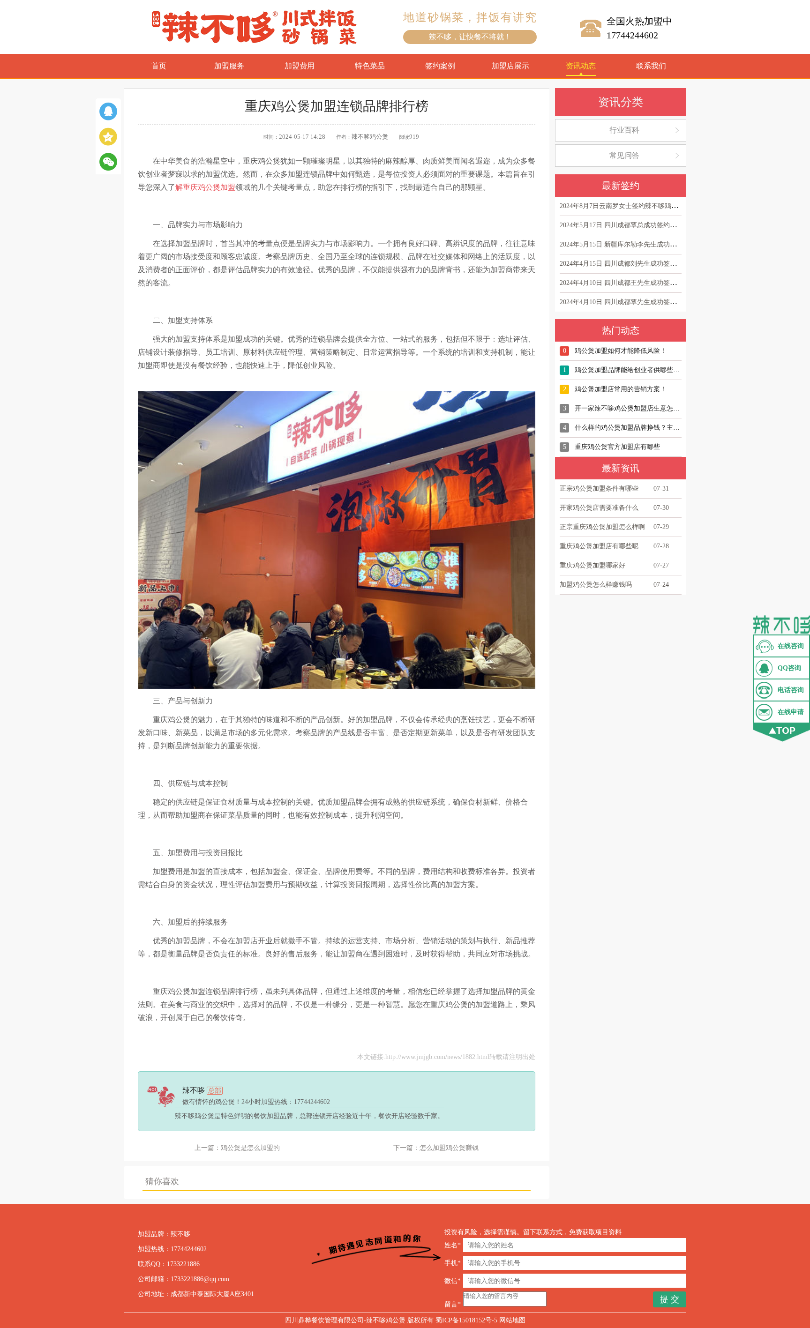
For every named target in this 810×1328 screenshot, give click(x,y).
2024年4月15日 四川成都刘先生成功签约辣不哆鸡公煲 (638, 263)
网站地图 (512, 1320)
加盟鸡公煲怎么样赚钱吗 (596, 584)
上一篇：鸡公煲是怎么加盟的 (237, 1147)
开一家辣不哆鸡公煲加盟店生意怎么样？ (634, 408)
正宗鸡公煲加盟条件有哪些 (599, 488)
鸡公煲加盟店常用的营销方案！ (621, 389)
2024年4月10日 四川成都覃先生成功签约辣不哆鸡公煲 (638, 302)
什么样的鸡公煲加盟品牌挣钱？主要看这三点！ (643, 427)
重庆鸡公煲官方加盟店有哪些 (617, 446)
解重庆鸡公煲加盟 (205, 187)
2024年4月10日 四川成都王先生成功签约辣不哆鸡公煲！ (641, 282)
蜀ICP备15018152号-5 (466, 1320)
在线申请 (791, 712)
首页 (158, 66)
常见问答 (624, 155)
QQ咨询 (789, 667)
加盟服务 (229, 66)
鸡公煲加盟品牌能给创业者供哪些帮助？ (634, 369)
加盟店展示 (510, 66)
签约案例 (440, 66)
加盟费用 (300, 66)
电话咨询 (791, 690)
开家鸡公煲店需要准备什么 (599, 507)
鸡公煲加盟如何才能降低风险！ (621, 350)
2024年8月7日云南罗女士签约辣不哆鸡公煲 (622, 205)
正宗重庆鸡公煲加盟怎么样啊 (602, 526)
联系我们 (651, 66)
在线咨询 (791, 645)
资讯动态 (581, 66)
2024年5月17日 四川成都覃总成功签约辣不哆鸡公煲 (634, 225)
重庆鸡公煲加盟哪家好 (592, 565)
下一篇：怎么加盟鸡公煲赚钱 (436, 1147)
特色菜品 (370, 66)
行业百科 (624, 130)
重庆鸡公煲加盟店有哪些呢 (599, 546)
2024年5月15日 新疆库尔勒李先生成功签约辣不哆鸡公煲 (641, 244)
